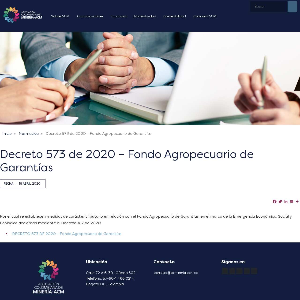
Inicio (7, 133)
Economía (119, 16)
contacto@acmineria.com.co (176, 272)
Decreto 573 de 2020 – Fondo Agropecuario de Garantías (98, 133)
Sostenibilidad (175, 16)
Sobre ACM (60, 16)
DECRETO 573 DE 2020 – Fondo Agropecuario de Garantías (66, 233)
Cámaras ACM (205, 16)
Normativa (29, 133)
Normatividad (145, 16)
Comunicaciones (90, 16)
